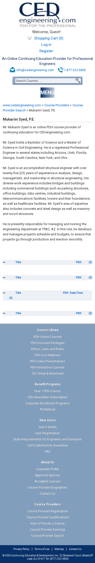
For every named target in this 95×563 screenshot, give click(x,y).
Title (18, 262)
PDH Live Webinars (47, 355)
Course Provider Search (47, 536)
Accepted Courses (47, 481)
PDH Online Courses (47, 337)
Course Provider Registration (47, 511)
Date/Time (76, 292)
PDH (78, 262)
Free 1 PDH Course (47, 391)
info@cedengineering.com (35, 70)
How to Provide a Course (47, 523)
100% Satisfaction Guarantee (47, 445)
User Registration (47, 433)
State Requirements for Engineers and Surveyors (47, 439)
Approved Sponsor (47, 475)
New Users (48, 420)
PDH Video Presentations (47, 361)
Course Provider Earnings (47, 529)
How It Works (48, 427)
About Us (47, 462)
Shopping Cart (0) (48, 38)
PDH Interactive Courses (47, 367)
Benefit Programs (48, 384)
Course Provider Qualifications (47, 517)
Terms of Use (41, 549)
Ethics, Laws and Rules (47, 349)
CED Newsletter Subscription (47, 397)
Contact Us (47, 493)
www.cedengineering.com (22, 105)
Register (46, 51)
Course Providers (56, 105)
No (4, 262)
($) (90, 262)
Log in (46, 44)
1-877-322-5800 (75, 70)
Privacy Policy (21, 549)
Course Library (48, 330)
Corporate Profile (47, 469)
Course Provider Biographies (47, 487)
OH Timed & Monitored (47, 373)
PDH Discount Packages (48, 343)
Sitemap (59, 549)
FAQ (47, 451)
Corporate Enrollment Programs (48, 403)
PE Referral (47, 409)
